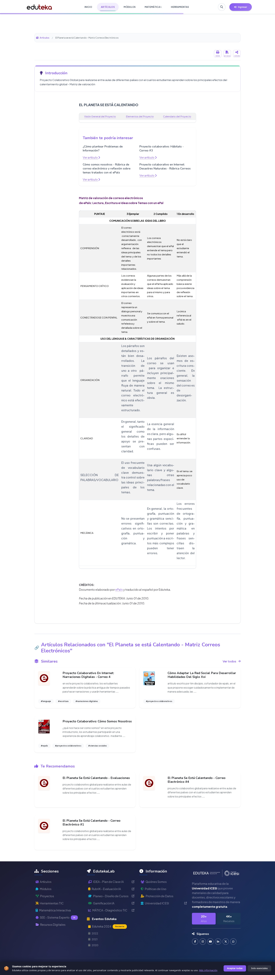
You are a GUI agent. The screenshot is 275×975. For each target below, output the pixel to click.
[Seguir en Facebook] (195, 941)
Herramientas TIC (52, 903)
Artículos (44, 37)
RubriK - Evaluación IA (106, 889)
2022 (95, 933)
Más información (208, 970)
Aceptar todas (235, 968)
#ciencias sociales (97, 746)
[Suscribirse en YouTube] (210, 941)
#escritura (63, 701)
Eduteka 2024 (108, 926)
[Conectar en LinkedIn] (218, 941)
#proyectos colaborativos (159, 701)
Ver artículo (90, 157)
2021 (95, 939)
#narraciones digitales (86, 701)
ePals (119, 589)
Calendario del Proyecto (177, 116)
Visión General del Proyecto (100, 116)
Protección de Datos (159, 896)
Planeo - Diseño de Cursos (110, 896)
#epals (44, 746)
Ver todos (229, 661)
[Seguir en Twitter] (225, 941)
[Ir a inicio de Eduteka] (39, 7)
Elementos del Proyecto (140, 116)
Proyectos (47, 896)
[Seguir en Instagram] (203, 941)
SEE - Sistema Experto (57, 917)
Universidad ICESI (157, 903)
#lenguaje (46, 701)
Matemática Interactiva (55, 910)
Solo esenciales (259, 968)
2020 (95, 945)
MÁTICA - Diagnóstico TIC (109, 910)
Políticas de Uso (155, 889)
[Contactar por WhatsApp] (233, 941)
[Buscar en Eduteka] (222, 7)
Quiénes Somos (156, 882)
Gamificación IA (103, 903)
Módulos (45, 889)
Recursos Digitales (52, 924)
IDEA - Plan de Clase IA (108, 882)
